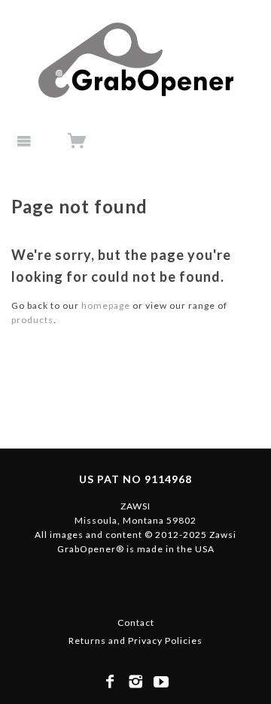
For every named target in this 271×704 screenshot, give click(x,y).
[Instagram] (136, 681)
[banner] (135, 60)
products (32, 319)
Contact (135, 622)
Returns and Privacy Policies (135, 640)
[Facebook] (110, 681)
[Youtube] (161, 681)
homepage (105, 305)
